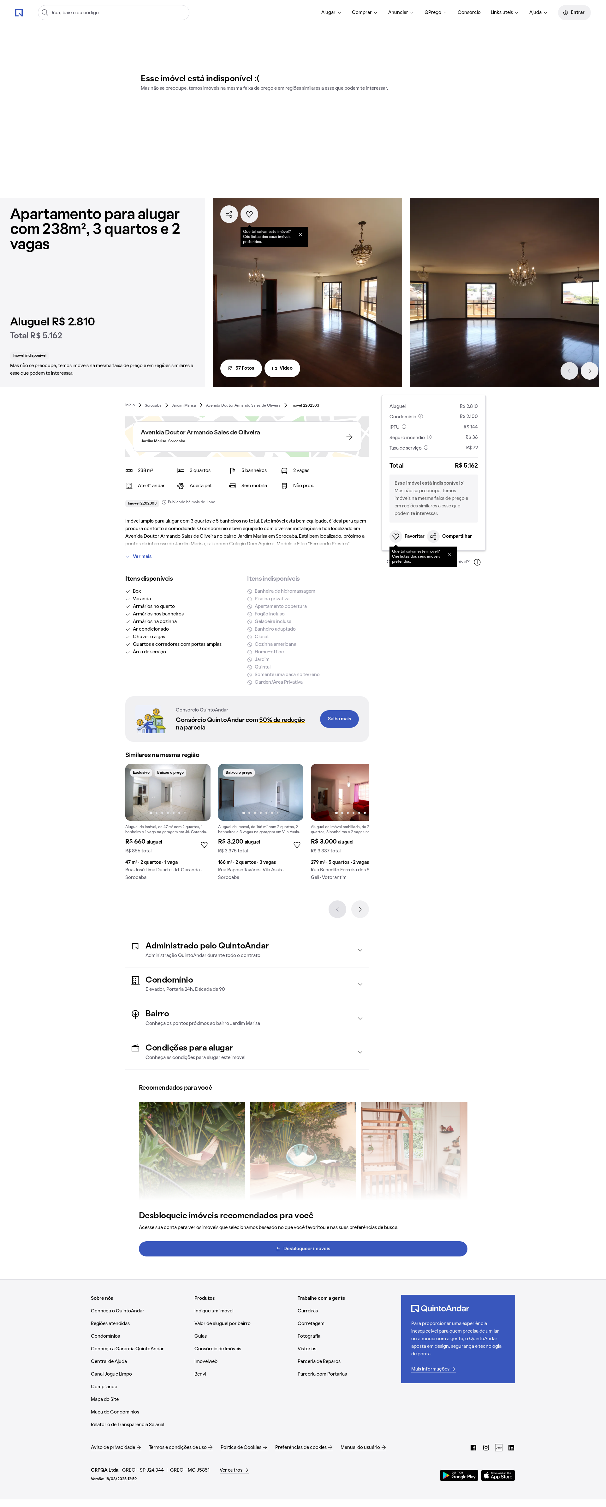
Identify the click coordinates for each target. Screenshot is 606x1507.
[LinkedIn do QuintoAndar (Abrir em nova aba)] (511, 1447)
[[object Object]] (300, 234)
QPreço (433, 12)
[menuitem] (331, 12)
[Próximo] (589, 371)
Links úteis (502, 12)
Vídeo (286, 368)
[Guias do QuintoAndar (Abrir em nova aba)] (498, 1447)
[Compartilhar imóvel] (229, 214)
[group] (168, 824)
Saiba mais (339, 719)
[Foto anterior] (136, 792)
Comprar (362, 12)
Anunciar (398, 12)
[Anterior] (569, 371)
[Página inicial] (19, 12)
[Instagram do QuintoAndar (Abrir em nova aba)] (486, 1447)
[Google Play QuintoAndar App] (459, 1475)
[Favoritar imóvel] (249, 214)
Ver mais (142, 556)
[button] (247, 950)
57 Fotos (244, 368)
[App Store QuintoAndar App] (498, 1475)
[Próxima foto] (199, 792)
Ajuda (535, 12)
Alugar (328, 12)
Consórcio (469, 12)
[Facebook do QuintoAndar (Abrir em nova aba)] (473, 1447)
